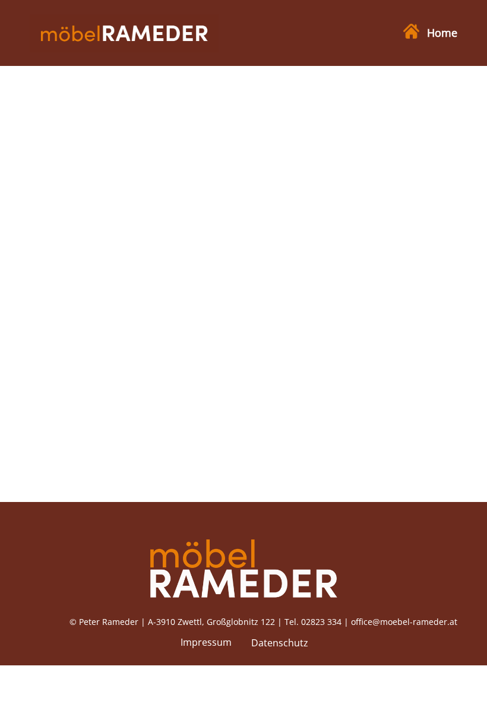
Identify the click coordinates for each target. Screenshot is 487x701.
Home (440, 33)
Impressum (206, 642)
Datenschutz (279, 642)
